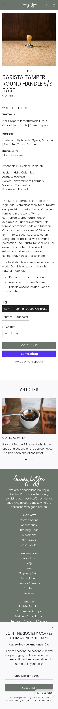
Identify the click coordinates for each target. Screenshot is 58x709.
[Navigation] (3, 5)
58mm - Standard (16, 317)
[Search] (47, 5)
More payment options (29, 361)
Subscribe (29, 688)
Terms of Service (39, 700)
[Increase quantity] (17, 333)
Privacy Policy (21, 700)
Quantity (8, 327)
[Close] (52, 627)
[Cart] (54, 5)
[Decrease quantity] (5, 333)
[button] (27, 71)
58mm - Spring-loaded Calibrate (25, 309)
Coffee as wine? (13, 438)
